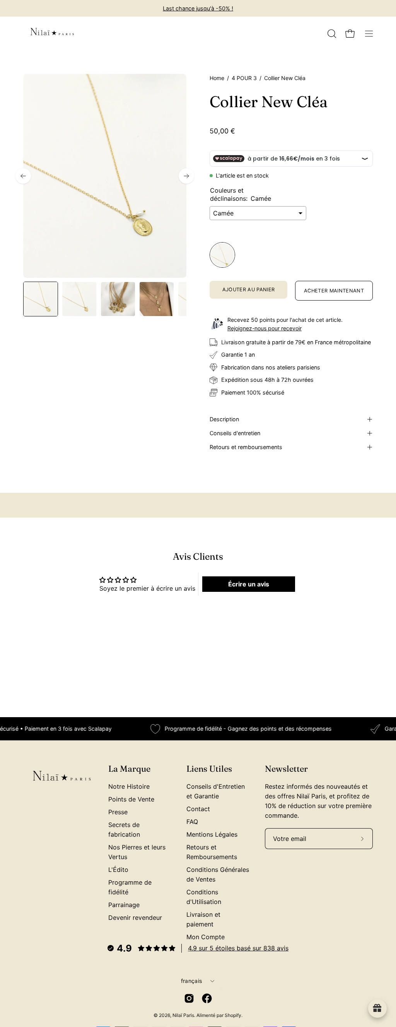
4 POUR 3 (244, 78)
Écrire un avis (248, 584)
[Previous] (23, 176)
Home (217, 78)
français (191, 980)
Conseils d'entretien (235, 433)
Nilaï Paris (183, 1015)
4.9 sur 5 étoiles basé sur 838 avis (238, 948)
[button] (331, 33)
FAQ (192, 821)
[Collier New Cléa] (40, 299)
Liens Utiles (209, 769)
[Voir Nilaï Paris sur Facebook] (207, 998)
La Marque (129, 769)
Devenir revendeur (135, 917)
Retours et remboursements (246, 447)
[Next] (186, 176)
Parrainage (124, 905)
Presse (118, 812)
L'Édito (118, 869)
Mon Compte (205, 937)
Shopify (233, 1015)
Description (224, 419)
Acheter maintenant (334, 291)
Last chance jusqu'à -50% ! (198, 8)
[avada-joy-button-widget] (377, 1008)
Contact (198, 809)
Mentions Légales (211, 834)
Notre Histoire (129, 786)
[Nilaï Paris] (52, 33)
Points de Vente (131, 799)
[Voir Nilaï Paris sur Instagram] (189, 998)
